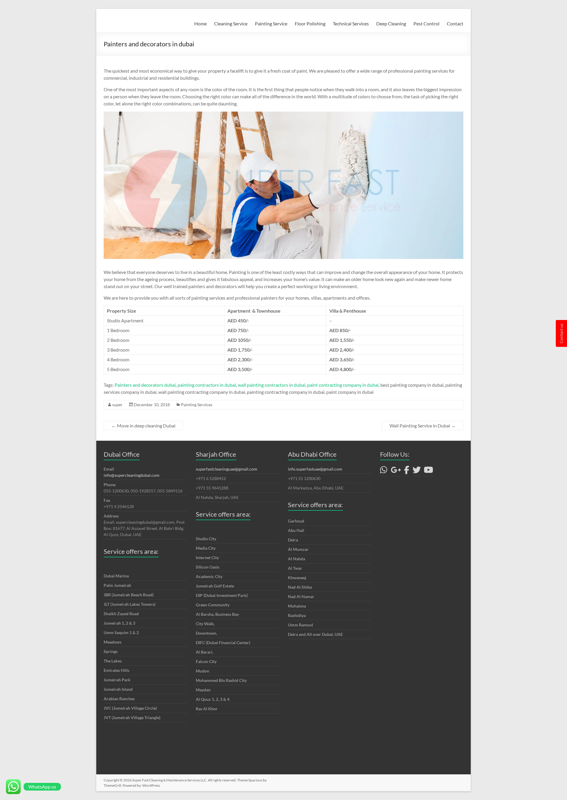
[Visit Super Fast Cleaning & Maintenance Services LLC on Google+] (396, 471)
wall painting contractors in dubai (271, 385)
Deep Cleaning (391, 23)
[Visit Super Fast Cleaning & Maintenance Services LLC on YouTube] (428, 471)
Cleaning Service (230, 23)
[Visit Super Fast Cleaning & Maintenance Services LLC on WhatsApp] (383, 471)
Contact (455, 23)
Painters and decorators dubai (145, 385)
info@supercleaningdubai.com (131, 475)
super (117, 404)
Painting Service (271, 23)
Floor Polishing (310, 23)
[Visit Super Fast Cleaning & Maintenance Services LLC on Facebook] (406, 471)
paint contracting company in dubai (343, 385)
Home (200, 23)
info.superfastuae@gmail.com (315, 468)
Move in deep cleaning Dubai (143, 425)
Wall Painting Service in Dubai (423, 425)
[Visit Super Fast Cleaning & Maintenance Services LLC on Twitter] (417, 471)
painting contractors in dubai (206, 385)
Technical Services (351, 23)
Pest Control (426, 23)
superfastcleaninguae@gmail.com (226, 468)
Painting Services (196, 404)
